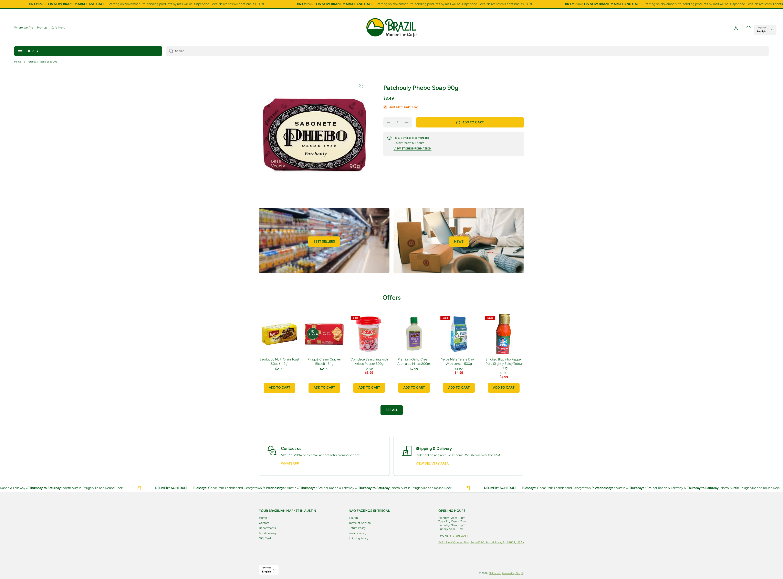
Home (17, 61)
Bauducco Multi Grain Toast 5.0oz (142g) (279, 361)
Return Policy (357, 528)
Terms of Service (360, 523)
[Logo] (391, 27)
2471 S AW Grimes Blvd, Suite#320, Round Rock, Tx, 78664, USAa (481, 542)
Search (353, 518)
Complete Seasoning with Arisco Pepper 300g (369, 361)
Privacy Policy (357, 533)
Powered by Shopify (513, 573)
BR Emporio (495, 573)
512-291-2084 (459, 535)
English (761, 31)
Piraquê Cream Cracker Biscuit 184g (324, 361)
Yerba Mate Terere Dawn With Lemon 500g (458, 361)
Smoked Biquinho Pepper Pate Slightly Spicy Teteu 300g (504, 363)
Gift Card (265, 538)
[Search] (169, 51)
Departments (267, 528)
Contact (264, 523)
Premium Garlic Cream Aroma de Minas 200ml (413, 361)
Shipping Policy (358, 538)
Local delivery (267, 533)
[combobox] (467, 51)
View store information (412, 148)
